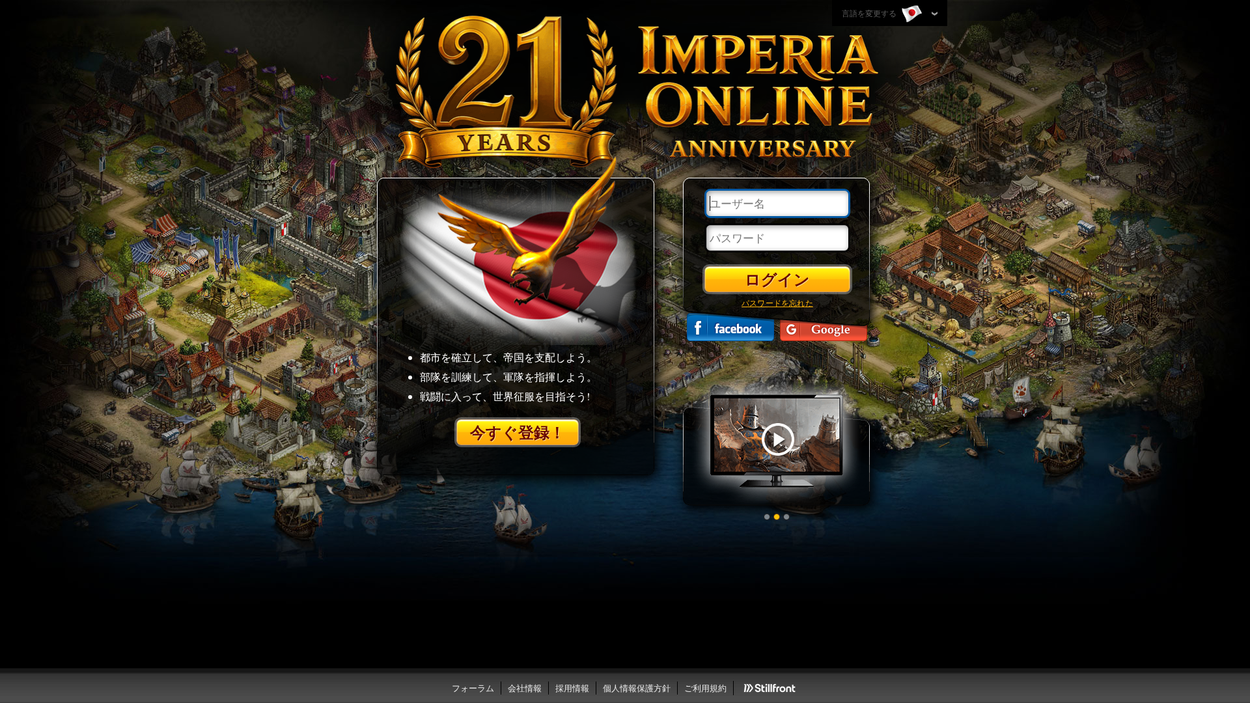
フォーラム (473, 688)
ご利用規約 (705, 688)
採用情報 (572, 688)
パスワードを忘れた (777, 302)
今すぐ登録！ (517, 431)
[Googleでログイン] (823, 327)
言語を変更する (870, 13)
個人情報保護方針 (637, 688)
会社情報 (525, 688)
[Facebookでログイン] (730, 327)
